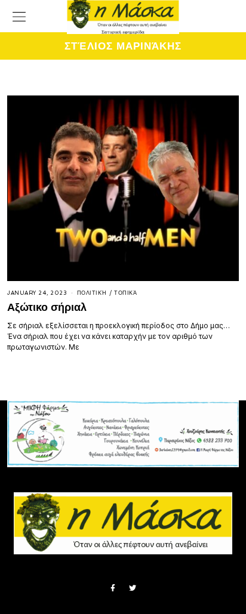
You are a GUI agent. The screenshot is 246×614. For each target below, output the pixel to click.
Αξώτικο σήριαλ (47, 307)
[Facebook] (113, 588)
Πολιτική (92, 293)
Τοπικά (125, 293)
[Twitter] (133, 588)
